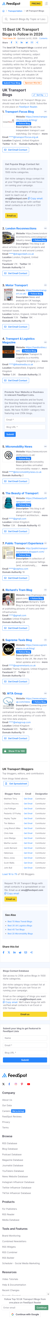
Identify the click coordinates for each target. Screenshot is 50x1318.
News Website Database (15, 1176)
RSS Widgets (9, 1246)
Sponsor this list (32, 83)
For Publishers (9, 1208)
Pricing (36, 3)
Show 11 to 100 (16, 751)
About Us (7, 1099)
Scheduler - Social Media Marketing (21, 1263)
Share (5, 42)
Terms (5, 1127)
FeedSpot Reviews (12, 1116)
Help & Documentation (14, 1284)
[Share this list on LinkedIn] (21, 42)
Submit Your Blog (12, 83)
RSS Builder (8, 1257)
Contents (43, 38)
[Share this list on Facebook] (11, 42)
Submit (10, 434)
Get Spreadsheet (18, 783)
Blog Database (10, 1148)
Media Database (10, 1219)
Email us (11, 215)
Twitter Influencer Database (16, 1187)
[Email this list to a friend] (32, 42)
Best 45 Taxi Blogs (16, 929)
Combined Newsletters (14, 1241)
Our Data (7, 1105)
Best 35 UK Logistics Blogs (20, 925)
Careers (13, 1111)
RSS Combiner (9, 1252)
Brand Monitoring (11, 1235)
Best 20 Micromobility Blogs (20, 933)
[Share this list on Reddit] (26, 42)
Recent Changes (10, 1290)
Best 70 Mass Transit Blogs (20, 921)
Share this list (10, 946)
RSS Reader (8, 1214)
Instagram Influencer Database (18, 1182)
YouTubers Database (13, 1171)
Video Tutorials (10, 1279)
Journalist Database (12, 1165)
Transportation (15, 11)
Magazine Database (12, 1160)
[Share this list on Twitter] (16, 42)
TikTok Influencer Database (16, 1193)
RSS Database (9, 1143)
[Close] (48, 1294)
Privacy (6, 1122)
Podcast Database (12, 1154)
